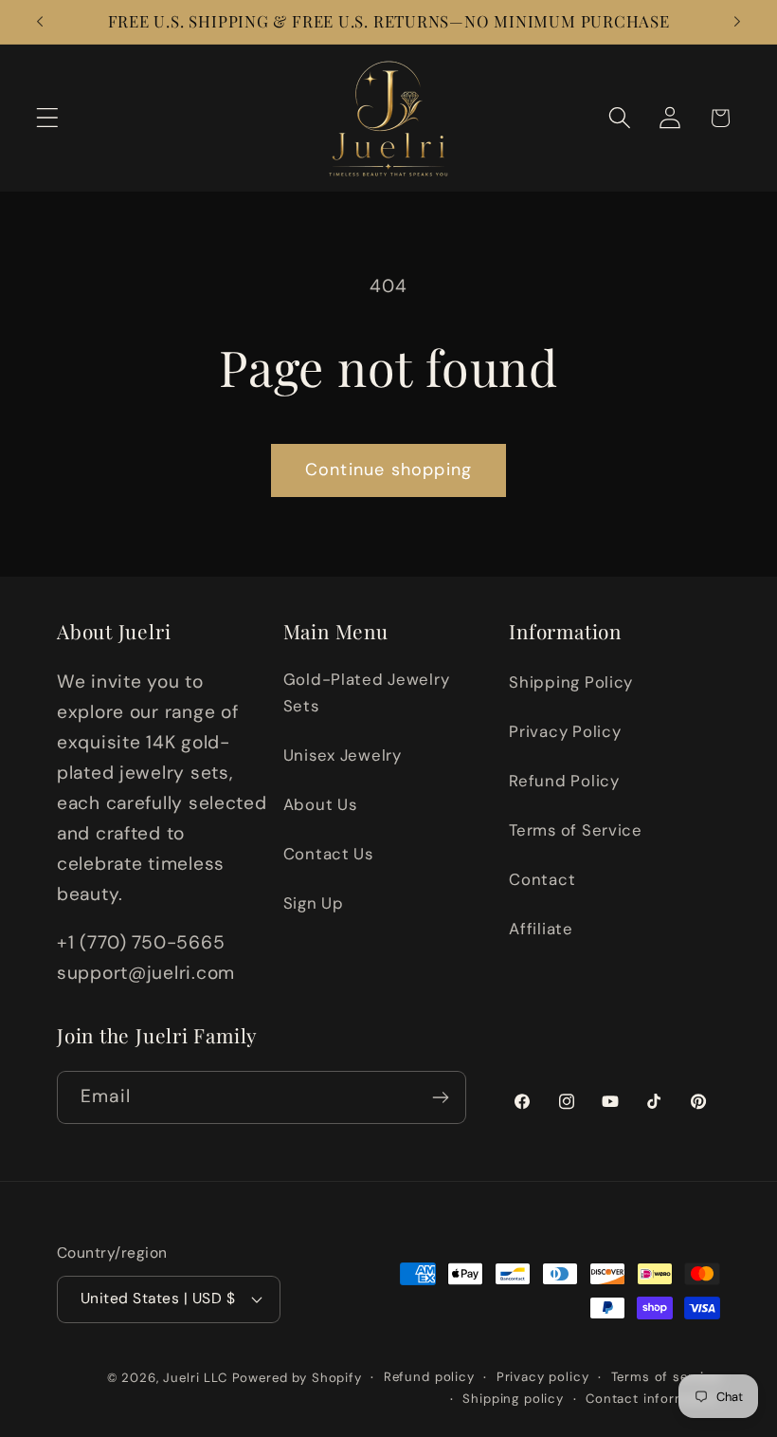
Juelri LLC (194, 1378)
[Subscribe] (440, 1097)
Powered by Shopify (297, 1378)
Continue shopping (388, 469)
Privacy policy (543, 1377)
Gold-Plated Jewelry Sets (366, 692)
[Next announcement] (737, 22)
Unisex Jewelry (342, 755)
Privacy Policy (565, 731)
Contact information (653, 1399)
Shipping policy (513, 1399)
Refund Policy (564, 780)
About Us (320, 804)
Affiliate (540, 928)
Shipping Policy (571, 682)
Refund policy (429, 1377)
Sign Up (313, 903)
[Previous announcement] (40, 22)
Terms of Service (575, 830)
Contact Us (328, 853)
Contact (542, 879)
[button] (48, 118)
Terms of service (665, 1377)
